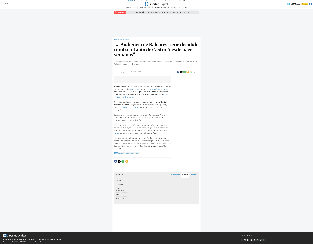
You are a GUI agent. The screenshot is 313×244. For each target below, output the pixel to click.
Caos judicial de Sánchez (170, 0)
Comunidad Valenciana (160, 7)
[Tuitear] (181, 72)
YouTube (251, 240)
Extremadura (171, 7)
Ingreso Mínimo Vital (180, 0)
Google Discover (254, 240)
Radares (119, 194)
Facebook (242, 240)
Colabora (304, 4)
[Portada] (156, 4)
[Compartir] (178, 72)
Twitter (245, 240)
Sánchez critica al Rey (138, 0)
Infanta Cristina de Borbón (132, 153)
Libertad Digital (122, 235)
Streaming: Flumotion (30, 241)
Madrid (135, 7)
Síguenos (195, 72)
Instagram (248, 240)
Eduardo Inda (121, 153)
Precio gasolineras (120, 189)
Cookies (39, 240)
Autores (58, 240)
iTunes (263, 240)
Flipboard (257, 240)
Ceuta (152, 0)
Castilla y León (148, 7)
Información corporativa (11, 240)
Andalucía (129, 7)
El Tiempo (119, 185)
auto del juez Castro (130, 107)
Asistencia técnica (49, 240)
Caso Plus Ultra (147, 0)
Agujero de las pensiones (159, 0)
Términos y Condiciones (28, 240)
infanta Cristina (134, 89)
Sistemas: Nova (38, 241)
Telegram (260, 240)
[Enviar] (184, 72)
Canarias (140, 7)
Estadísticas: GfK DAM (19, 241)
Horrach (117, 133)
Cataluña (178, 7)
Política (185, 7)
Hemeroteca (120, 199)
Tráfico (118, 181)
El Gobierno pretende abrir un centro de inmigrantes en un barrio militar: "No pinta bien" (158, 12)
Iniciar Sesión (310, 4)
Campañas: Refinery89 (8, 241)
